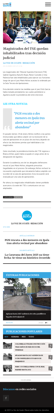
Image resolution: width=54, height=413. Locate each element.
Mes (24, 337)
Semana (15, 337)
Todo (31, 337)
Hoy (6, 337)
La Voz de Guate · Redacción (19, 63)
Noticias (18, 197)
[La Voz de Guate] (21, 4)
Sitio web (6, 227)
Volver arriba (26, 380)
